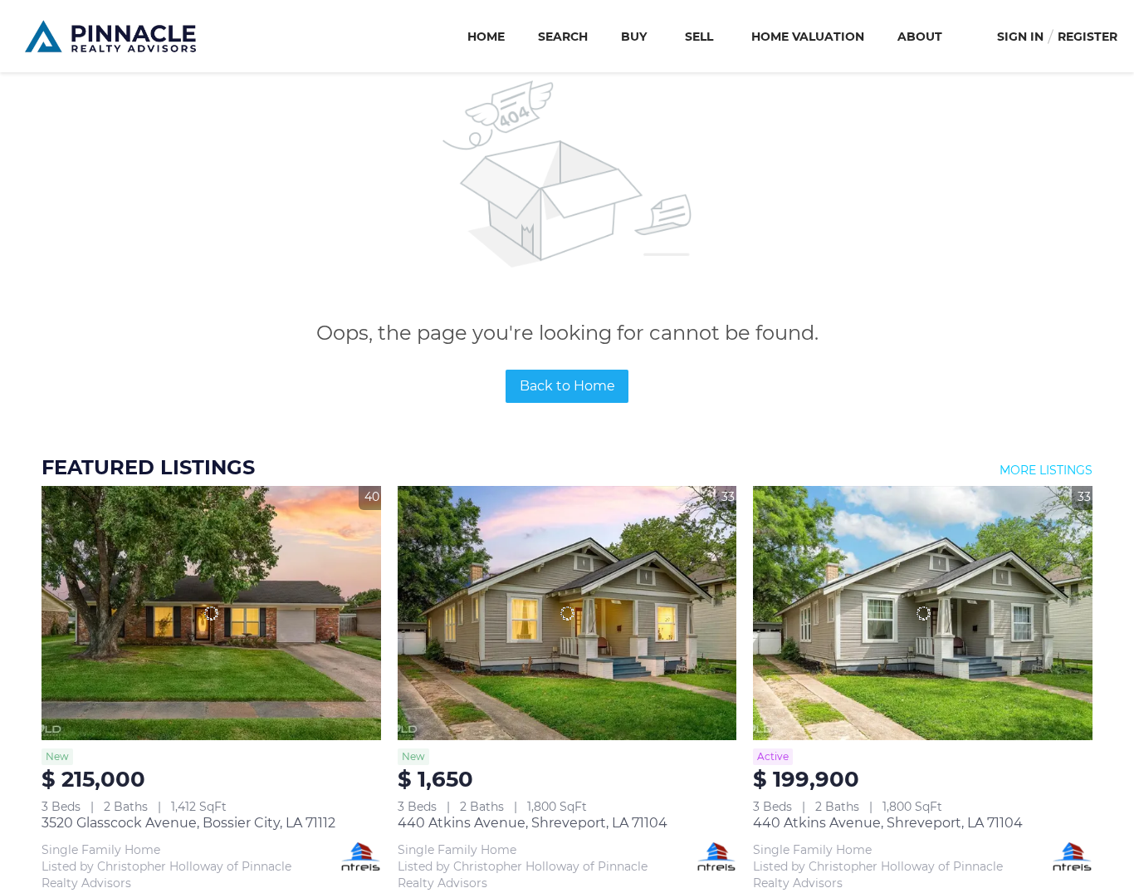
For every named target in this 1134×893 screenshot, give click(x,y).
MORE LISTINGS (1046, 470)
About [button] (919, 36)
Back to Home (567, 386)
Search (563, 36)
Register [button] (1087, 36)
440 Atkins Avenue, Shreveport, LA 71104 (532, 823)
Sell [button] (699, 36)
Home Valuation (807, 36)
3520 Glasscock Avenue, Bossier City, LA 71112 (188, 823)
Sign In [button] (1020, 36)
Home (486, 36)
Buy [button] (634, 36)
